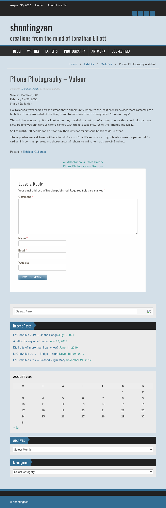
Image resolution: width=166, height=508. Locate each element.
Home (39, 5)
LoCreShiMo (121, 51)
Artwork (98, 51)
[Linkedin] (146, 13)
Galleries (106, 64)
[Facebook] (134, 13)
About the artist (57, 5)
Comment (25, 196)
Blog (17, 51)
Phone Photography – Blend (83, 166)
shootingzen (31, 27)
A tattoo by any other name (30, 341)
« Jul (16, 427)
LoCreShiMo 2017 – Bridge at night (35, 354)
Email (22, 250)
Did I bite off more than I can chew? (36, 347)
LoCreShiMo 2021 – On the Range (35, 335)
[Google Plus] (140, 13)
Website (23, 262)
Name (23, 238)
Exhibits (51, 51)
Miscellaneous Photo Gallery (83, 162)
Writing (33, 51)
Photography (74, 51)
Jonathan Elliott (29, 88)
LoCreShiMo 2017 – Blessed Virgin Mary (39, 360)
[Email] (152, 13)
